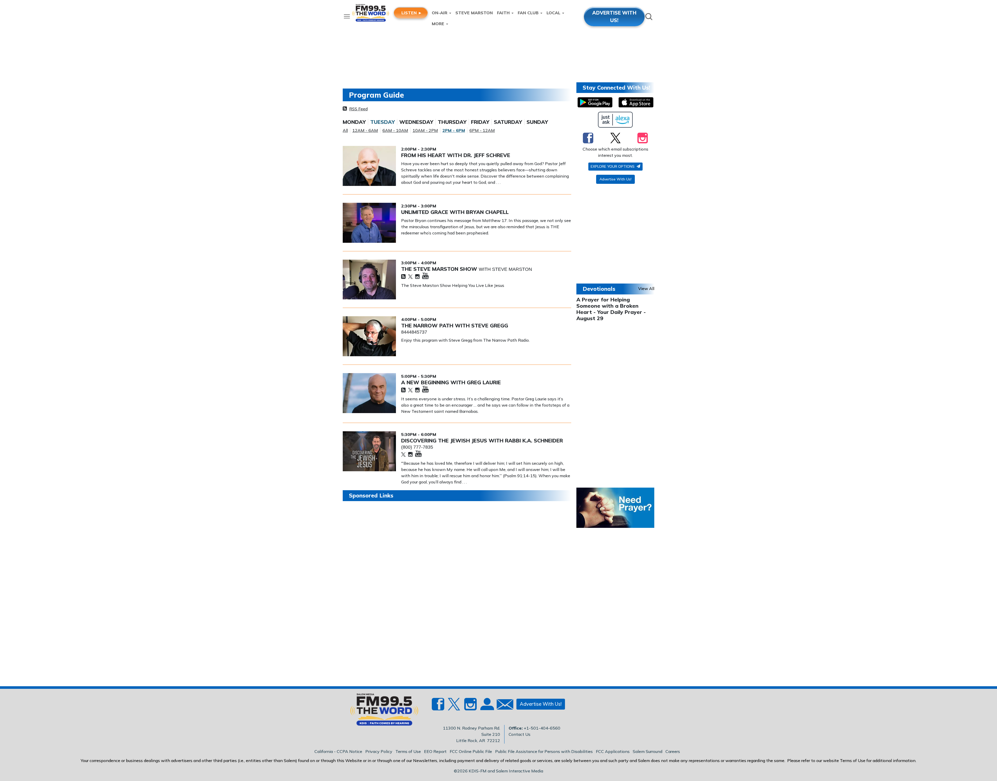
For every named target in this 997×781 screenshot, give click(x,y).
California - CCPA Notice (338, 751)
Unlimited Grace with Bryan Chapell (455, 212)
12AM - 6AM (365, 130)
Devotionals (599, 288)
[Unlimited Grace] (369, 223)
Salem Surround (647, 751)
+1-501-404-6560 (542, 728)
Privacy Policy (378, 751)
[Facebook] (588, 138)
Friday (480, 122)
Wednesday (416, 122)
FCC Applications (613, 751)
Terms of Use (408, 751)
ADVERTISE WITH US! (614, 16)
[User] (486, 707)
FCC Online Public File (471, 751)
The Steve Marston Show (440, 269)
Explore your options (613, 166)
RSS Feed (358, 108)
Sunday (537, 122)
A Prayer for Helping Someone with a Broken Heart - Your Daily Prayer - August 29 (611, 308)
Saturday (508, 122)
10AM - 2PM (425, 130)
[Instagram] (417, 277)
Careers (672, 751)
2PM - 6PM (453, 130)
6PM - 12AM (482, 130)
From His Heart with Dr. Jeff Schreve (455, 155)
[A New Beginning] (369, 393)
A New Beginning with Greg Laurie (451, 382)
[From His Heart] (369, 166)
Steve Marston (474, 12)
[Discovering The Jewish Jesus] (369, 451)
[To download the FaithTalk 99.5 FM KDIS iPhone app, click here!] (636, 102)
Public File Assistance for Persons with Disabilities (544, 751)
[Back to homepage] (381, 711)
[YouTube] (425, 276)
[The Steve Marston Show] (369, 280)
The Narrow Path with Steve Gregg (454, 325)
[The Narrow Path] (369, 336)
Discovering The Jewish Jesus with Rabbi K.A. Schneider (482, 440)
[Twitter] (410, 277)
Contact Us (519, 734)
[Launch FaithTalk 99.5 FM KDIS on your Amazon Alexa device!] (615, 120)
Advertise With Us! (615, 179)
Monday (354, 122)
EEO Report (435, 751)
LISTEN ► (411, 12)
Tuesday (382, 122)
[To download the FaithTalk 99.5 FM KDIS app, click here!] (594, 102)
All (345, 130)
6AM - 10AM (395, 130)
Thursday (452, 122)
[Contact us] (503, 705)
